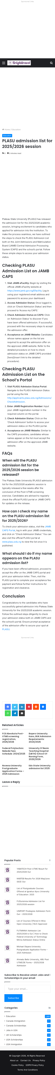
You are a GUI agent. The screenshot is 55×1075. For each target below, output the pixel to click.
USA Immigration (14, 1044)
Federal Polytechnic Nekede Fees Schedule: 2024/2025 (13, 751)
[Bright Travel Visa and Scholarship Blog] (19, 62)
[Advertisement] (27, 31)
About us (14, 1060)
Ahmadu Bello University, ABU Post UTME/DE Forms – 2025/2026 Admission (33, 962)
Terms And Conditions (27, 1070)
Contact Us (25, 1060)
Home (7, 129)
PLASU (5, 629)
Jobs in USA (11, 1030)
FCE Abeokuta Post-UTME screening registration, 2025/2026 (13, 737)
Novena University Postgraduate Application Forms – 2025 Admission (13, 769)
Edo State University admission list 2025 (39, 767)
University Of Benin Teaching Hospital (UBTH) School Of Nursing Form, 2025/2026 (39, 754)
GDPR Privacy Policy (35, 1065)
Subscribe (13, 998)
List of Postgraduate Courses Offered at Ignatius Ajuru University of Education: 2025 (33, 891)
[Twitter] (15, 707)
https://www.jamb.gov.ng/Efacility (24, 290)
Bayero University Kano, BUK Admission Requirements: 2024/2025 (40, 737)
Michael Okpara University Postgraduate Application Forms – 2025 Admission (32, 949)
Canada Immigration (15, 1021)
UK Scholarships (14, 1035)
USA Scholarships (14, 1039)
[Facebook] (8, 707)
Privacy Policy (39, 1060)
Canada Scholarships (16, 1025)
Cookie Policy (17, 1065)
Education (16, 129)
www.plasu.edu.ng (11, 541)
